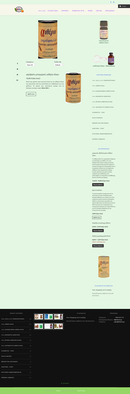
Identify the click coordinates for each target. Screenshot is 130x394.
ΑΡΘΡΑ (90, 10)
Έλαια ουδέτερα (97, 117)
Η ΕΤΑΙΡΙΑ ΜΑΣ (53, 10)
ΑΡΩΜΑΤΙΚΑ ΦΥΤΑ (78, 10)
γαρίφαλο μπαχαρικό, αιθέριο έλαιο (42, 74)
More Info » (45, 88)
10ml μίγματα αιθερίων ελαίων (102, 101)
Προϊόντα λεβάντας (98, 139)
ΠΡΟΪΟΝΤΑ (65, 10)
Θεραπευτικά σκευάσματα (100, 123)
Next (118, 31)
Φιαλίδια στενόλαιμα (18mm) (101, 223)
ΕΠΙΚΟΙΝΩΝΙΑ (110, 10)
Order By (57, 62)
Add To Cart (31, 94)
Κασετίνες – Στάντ (98, 128)
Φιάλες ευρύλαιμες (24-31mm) (101, 236)
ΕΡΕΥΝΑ (99, 10)
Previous (89, 31)
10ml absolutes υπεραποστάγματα (103, 80)
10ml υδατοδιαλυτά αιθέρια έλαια (103, 107)
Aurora (58, 391)
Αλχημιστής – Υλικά (98, 112)
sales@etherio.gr (119, 322)
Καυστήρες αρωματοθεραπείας (102, 134)
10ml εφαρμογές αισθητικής (101, 96)
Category (29, 62)
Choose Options (98, 184)
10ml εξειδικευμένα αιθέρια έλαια (103, 91)
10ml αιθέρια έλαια (98, 85)
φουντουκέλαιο (97, 190)
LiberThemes (81, 391)
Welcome (42, 10)
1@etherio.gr (117, 319)
